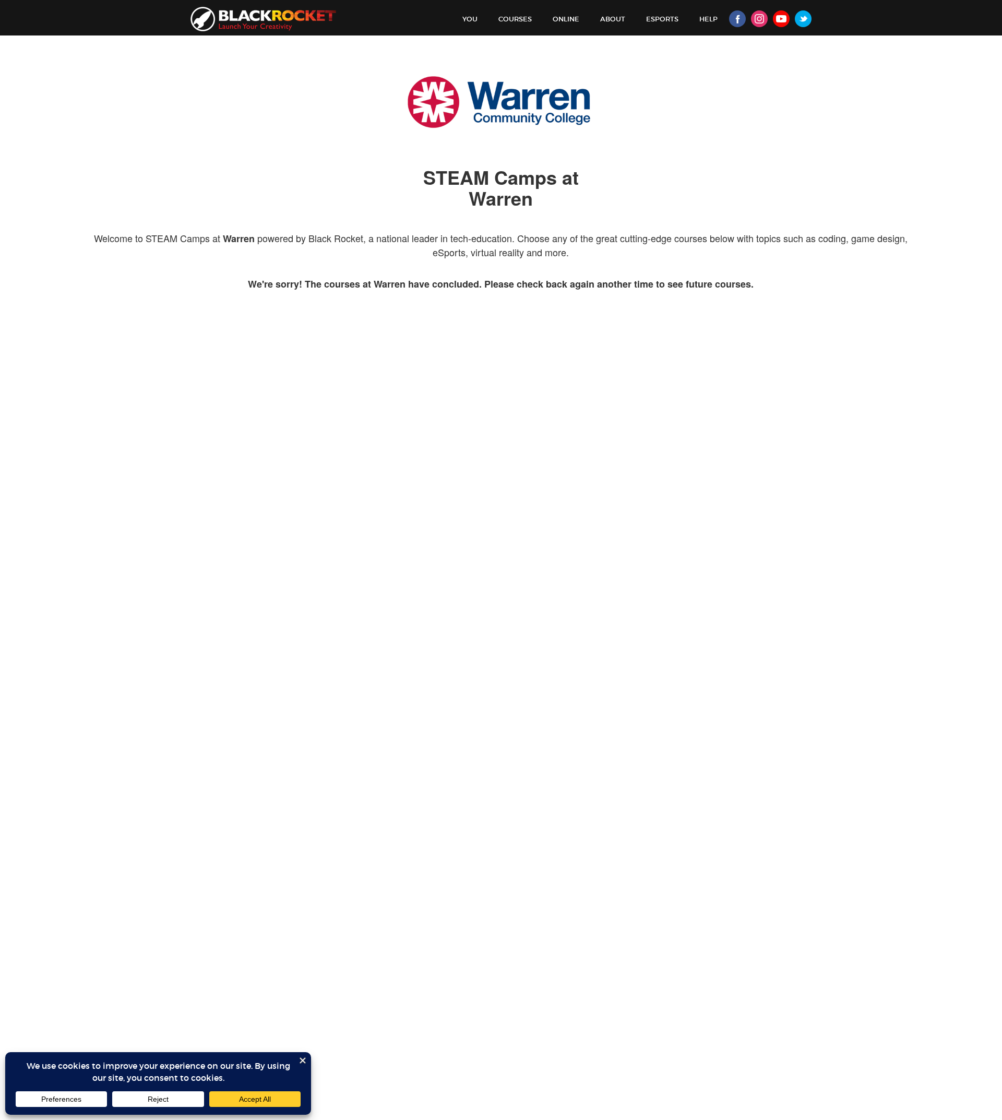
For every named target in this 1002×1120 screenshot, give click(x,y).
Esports (662, 19)
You (470, 19)
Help (708, 19)
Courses (515, 19)
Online (566, 19)
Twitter (803, 18)
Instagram (759, 18)
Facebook (737, 18)
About (612, 19)
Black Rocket (263, 19)
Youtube (781, 18)
